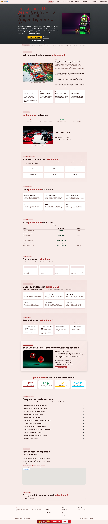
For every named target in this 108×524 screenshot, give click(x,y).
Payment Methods (40, 45)
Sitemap (63, 515)
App (62, 512)
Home (50, 1)
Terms (47, 510)
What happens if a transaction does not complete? (35, 426)
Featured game (82, 45)
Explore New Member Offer (61, 367)
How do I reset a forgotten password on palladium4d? (35, 405)
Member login (45, 36)
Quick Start (61, 45)
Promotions (75, 45)
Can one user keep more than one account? (33, 423)
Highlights (33, 45)
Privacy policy (48, 512)
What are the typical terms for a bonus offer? (33, 432)
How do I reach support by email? (31, 438)
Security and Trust (68, 45)
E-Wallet (64, 1)
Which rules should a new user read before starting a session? (37, 429)
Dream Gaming (56, 1)
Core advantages (26, 45)
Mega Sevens (70, 1)
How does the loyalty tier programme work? (33, 414)
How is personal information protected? (32, 417)
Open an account (35, 37)
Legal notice (48, 513)
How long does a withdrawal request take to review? (35, 408)
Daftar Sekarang (56, 521)
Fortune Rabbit (103, 1)
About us (47, 509)
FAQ (63, 513)
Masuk (65, 521)
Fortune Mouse (94, 1)
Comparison (54, 45)
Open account (64, 509)
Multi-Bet (77, 1)
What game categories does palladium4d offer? (34, 411)
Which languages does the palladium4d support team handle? (37, 420)
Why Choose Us (48, 45)
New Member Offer (85, 1)
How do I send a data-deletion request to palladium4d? (36, 435)
